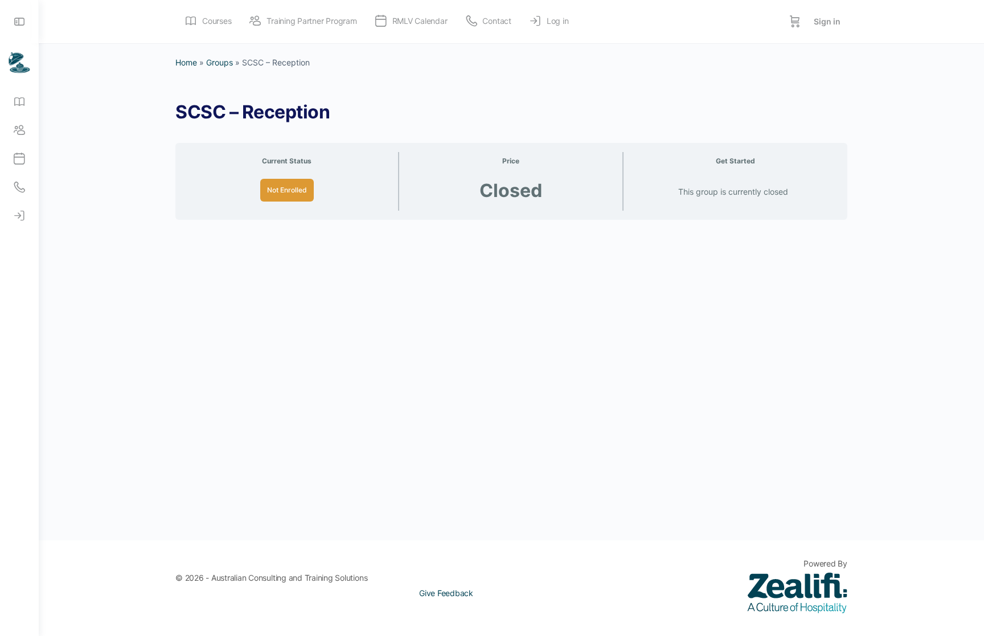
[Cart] (795, 21)
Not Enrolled (287, 190)
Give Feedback (446, 593)
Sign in (827, 21)
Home (186, 62)
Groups (219, 62)
